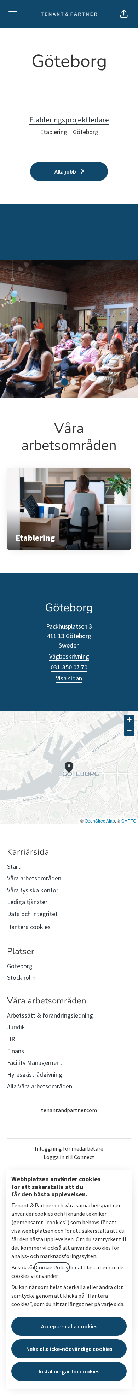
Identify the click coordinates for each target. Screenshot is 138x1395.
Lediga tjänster (27, 902)
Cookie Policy (52, 1267)
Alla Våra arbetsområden (39, 1086)
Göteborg (20, 966)
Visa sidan (69, 678)
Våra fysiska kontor (32, 890)
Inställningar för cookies (69, 1371)
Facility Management (34, 1063)
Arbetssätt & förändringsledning (50, 1015)
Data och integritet (32, 914)
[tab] (64, 382)
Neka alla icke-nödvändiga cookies (69, 1348)
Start (14, 866)
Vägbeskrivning (69, 656)
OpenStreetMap (100, 821)
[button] (124, 14)
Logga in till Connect (69, 1156)
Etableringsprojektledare (69, 120)
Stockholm (21, 978)
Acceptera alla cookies (69, 1326)
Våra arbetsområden (34, 878)
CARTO (128, 821)
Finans (15, 1051)
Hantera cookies (29, 927)
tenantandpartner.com (69, 1110)
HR (11, 1039)
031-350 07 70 (69, 667)
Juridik (16, 1027)
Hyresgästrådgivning (34, 1074)
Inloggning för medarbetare (69, 1148)
